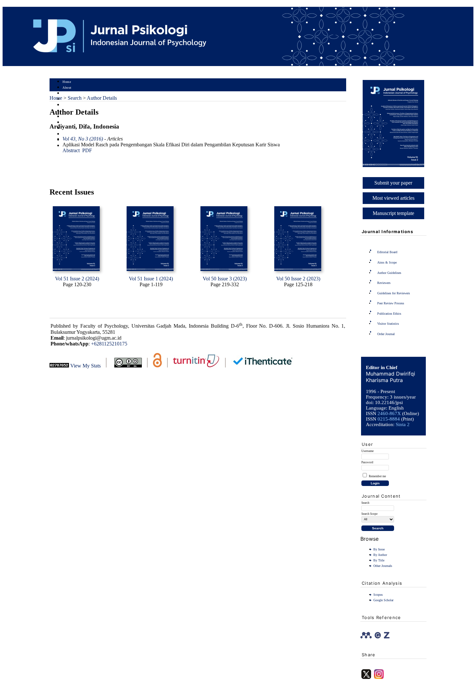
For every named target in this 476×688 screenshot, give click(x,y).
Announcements (73, 122)
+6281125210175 (109, 343)
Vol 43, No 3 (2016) (82, 138)
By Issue (379, 549)
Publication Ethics (389, 313)
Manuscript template (393, 213)
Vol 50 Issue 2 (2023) (298, 278)
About (67, 87)
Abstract (71, 150)
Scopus (378, 594)
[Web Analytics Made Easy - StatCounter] (59, 365)
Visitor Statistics (388, 323)
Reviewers (384, 283)
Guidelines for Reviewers (393, 293)
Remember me (377, 476)
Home (66, 82)
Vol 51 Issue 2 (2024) (77, 278)
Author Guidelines (389, 273)
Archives (68, 116)
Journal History (73, 134)
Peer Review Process (390, 303)
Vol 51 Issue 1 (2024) (151, 278)
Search (67, 105)
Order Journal (386, 334)
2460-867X (389, 413)
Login (66, 93)
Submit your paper (393, 183)
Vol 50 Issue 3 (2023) (225, 278)
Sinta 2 (403, 424)
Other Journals (382, 566)
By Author (380, 555)
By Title (378, 560)
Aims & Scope (387, 262)
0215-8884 (389, 419)
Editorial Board (387, 252)
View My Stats (85, 365)
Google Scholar (383, 600)
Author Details (102, 98)
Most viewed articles (393, 198)
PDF (87, 150)
